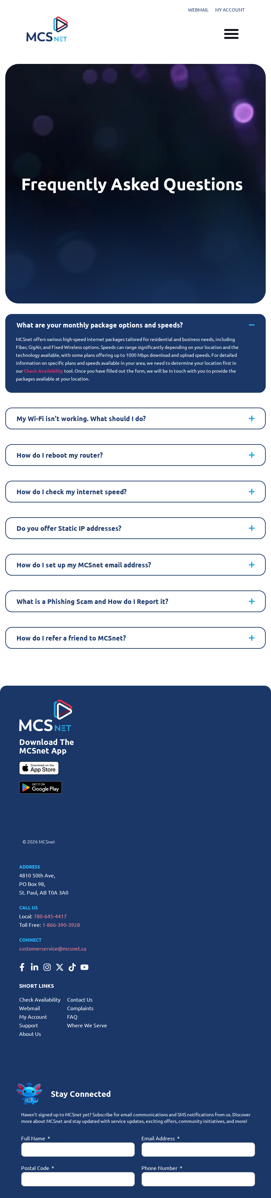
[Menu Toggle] (231, 31)
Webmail (29, 1008)
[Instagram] (47, 967)
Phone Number (160, 1167)
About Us (30, 1033)
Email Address (158, 1138)
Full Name (34, 1138)
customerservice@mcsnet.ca (52, 948)
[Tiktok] (72, 967)
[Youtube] (84, 967)
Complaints (80, 1008)
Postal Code (36, 1167)
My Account (33, 1016)
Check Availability (39, 999)
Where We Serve (87, 1025)
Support (28, 1025)
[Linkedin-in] (34, 967)
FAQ (72, 1016)
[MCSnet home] (47, 29)
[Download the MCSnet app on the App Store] (39, 768)
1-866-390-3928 (61, 924)
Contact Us (80, 999)
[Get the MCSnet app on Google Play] (40, 787)
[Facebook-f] (22, 967)
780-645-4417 (50, 916)
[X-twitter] (59, 967)
